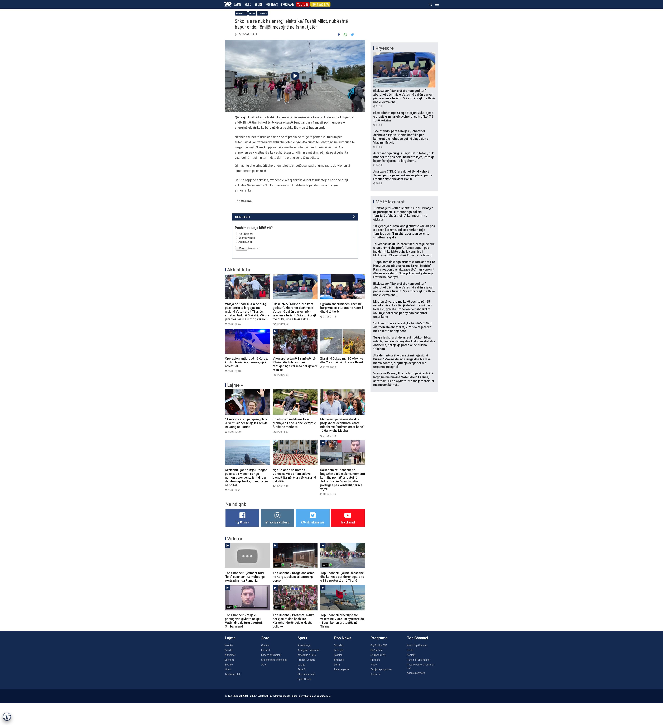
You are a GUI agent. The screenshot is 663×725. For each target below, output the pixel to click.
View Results (254, 248)
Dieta (337, 664)
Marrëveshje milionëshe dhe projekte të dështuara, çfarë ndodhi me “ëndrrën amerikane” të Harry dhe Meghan (342, 427)
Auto (264, 664)
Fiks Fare (375, 659)
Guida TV (375, 674)
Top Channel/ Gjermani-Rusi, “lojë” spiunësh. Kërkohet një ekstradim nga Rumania (245, 576)
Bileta (410, 650)
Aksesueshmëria (416, 673)
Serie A (302, 669)
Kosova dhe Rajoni (271, 655)
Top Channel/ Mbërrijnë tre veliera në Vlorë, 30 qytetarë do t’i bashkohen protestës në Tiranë (342, 620)
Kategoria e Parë (307, 655)
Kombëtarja (304, 645)
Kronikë (229, 650)
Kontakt (411, 655)
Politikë (229, 645)
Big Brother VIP (379, 645)
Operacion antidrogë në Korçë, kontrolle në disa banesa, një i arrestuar (246, 365)
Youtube (302, 4)
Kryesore (385, 48)
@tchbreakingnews (312, 522)
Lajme (237, 4)
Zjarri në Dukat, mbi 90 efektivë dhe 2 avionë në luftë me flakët (341, 363)
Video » (234, 538)
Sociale (229, 664)
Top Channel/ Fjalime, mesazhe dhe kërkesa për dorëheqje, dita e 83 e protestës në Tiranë (342, 576)
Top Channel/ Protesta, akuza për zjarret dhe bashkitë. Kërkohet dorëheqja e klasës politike (293, 620)
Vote (241, 248)
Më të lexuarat (390, 201)
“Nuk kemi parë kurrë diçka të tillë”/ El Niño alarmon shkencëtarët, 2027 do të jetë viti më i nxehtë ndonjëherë (402, 327)
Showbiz (339, 645)
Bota (265, 638)
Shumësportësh (306, 674)
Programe (287, 4)
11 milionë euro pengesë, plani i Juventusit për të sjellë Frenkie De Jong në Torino (246, 425)
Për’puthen (377, 650)
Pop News (272, 4)
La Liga (301, 664)
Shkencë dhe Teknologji (274, 659)
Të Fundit (262, 13)
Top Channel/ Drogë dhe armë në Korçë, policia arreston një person (293, 576)
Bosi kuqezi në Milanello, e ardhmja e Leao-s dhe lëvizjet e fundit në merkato (294, 425)
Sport (258, 4)
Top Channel (242, 522)
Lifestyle (338, 650)
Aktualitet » (238, 269)
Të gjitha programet (381, 669)
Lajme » (235, 385)
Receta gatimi (341, 669)
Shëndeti (339, 659)
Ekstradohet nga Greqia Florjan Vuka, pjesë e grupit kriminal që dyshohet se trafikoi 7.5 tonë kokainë (403, 118)
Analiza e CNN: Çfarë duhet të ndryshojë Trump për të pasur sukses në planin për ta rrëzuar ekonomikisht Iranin (403, 177)
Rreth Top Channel (417, 645)
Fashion (338, 655)
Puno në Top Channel (418, 659)
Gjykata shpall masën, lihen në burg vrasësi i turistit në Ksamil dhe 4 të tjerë (341, 310)
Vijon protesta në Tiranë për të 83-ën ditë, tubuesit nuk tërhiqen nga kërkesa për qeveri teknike (295, 366)
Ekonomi (229, 659)
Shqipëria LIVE (378, 655)
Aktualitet (241, 13)
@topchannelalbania (277, 522)
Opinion (265, 645)
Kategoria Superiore (308, 650)
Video (247, 4)
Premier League (306, 659)
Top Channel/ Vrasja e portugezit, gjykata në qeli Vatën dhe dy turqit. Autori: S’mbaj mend (244, 620)
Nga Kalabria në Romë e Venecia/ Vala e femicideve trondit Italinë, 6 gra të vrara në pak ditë (294, 478)
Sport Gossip (304, 679)
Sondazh (242, 217)
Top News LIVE (320, 4)
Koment (265, 650)
